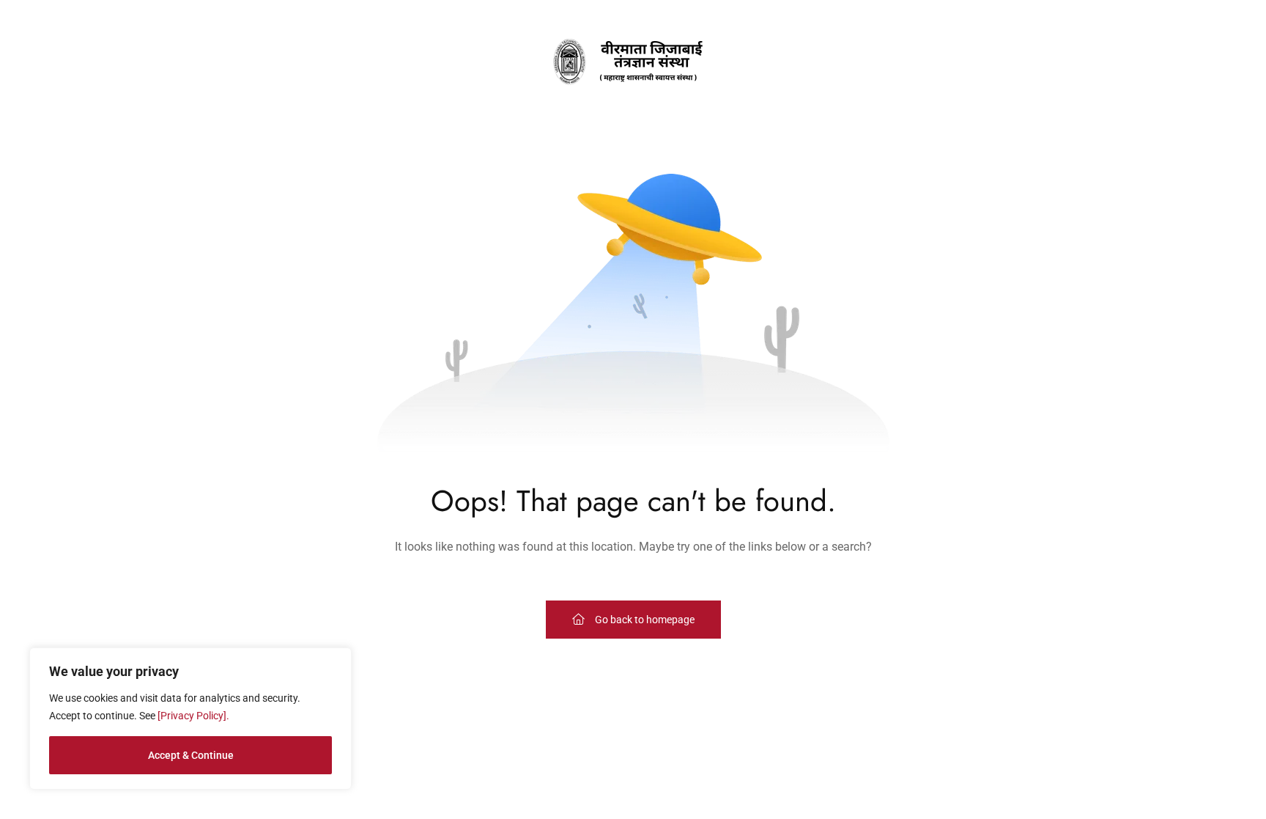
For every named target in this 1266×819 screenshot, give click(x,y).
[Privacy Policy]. (193, 715)
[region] (190, 718)
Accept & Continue (191, 755)
